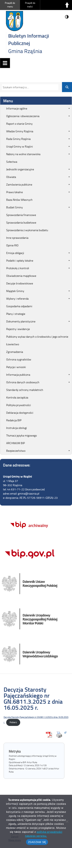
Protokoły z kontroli (17, 268)
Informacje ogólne (16, 108)
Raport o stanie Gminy (19, 123)
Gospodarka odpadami (19, 306)
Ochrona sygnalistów (18, 359)
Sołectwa (11, 162)
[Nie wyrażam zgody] (67, 821)
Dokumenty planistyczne (20, 321)
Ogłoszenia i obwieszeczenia (22, 116)
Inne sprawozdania (17, 238)
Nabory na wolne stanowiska (23, 154)
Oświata (11, 177)
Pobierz (13, 722)
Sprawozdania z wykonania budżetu (27, 230)
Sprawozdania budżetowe (21, 222)
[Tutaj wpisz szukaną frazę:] (29, 87)
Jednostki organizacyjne (20, 169)
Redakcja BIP (13, 420)
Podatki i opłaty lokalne (19, 260)
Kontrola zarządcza (17, 397)
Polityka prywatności (18, 405)
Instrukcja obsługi (16, 428)
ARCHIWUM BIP (15, 443)
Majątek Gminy (15, 291)
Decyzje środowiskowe (19, 283)
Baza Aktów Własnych (19, 200)
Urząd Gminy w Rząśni (19, 146)
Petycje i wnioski (16, 367)
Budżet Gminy (14, 207)
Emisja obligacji (15, 253)
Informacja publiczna (18, 374)
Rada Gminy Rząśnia (18, 139)
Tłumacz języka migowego (21, 435)
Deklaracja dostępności (19, 412)
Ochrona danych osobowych (22, 382)
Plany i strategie (15, 314)
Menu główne (5, 63)
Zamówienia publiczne (19, 184)
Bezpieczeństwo (15, 451)
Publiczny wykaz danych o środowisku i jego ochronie (37, 336)
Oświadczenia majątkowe (21, 276)
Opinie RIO (12, 245)
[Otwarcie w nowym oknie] (60, 734)
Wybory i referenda (17, 298)
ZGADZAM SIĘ (37, 842)
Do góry (67, 5)
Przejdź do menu (10, 4)
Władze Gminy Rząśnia (19, 131)
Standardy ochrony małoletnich (24, 390)
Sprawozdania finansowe (21, 215)
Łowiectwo (12, 344)
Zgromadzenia (14, 352)
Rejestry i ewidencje (18, 329)
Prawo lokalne (14, 192)
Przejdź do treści (30, 4)
